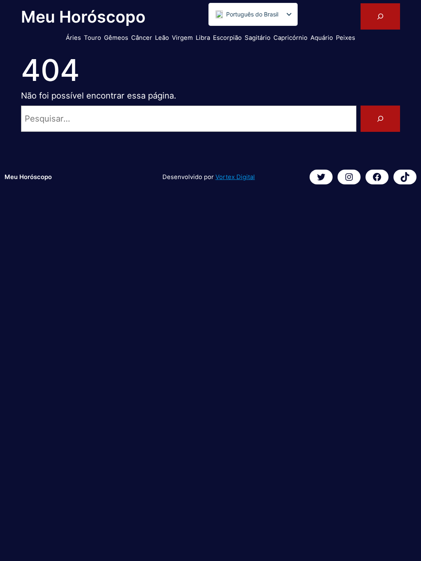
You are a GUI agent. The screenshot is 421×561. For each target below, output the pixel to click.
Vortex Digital (235, 177)
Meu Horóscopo (83, 16)
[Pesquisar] (380, 119)
